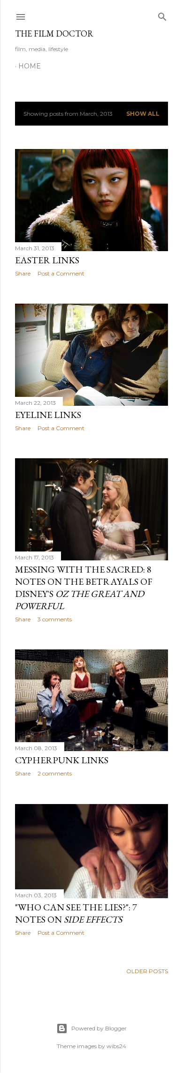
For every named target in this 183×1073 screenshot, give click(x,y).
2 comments (55, 773)
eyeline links (48, 415)
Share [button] (22, 273)
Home (29, 66)
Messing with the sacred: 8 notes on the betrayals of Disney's (83, 587)
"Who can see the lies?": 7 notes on (76, 913)
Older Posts (147, 971)
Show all (143, 113)
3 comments (55, 619)
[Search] (162, 15)
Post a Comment (61, 273)
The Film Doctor (54, 33)
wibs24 (116, 1046)
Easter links (47, 260)
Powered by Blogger (99, 1028)
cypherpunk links (61, 760)
